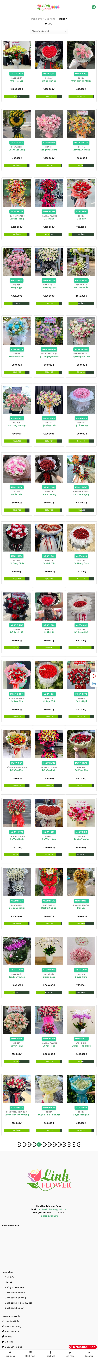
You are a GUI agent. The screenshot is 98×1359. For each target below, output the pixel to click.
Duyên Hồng (81, 977)
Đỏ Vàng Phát (49, 770)
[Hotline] (94, 676)
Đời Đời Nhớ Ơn (49, 908)
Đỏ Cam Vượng (81, 494)
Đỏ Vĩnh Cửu (81, 770)
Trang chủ (36, 18)
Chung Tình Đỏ (48, 81)
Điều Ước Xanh (16, 356)
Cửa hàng (50, 18)
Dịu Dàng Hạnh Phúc (49, 356)
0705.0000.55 (84, 1347)
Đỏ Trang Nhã (81, 632)
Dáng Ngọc (16, 287)
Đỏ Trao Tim (17, 701)
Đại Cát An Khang (81, 149)
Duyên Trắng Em (81, 1114)
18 (64, 1144)
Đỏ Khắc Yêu (49, 563)
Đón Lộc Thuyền (17, 977)
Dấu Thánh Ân (81, 287)
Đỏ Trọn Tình (49, 701)
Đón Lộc (81, 908)
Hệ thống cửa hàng (49, 1216)
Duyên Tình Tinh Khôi (49, 1114)
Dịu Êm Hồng (81, 425)
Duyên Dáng (49, 977)
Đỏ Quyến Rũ (16, 632)
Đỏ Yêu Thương (81, 839)
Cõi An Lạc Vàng (17, 149)
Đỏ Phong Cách (81, 563)
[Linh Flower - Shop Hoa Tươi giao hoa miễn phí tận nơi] (48, 7)
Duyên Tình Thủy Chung (17, 1114)
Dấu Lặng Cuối (49, 287)
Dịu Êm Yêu (16, 494)
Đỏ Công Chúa (17, 563)
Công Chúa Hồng (48, 149)
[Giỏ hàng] (94, 7)
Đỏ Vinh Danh (17, 839)
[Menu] (3, 7)
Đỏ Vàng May (16, 770)
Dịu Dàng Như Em (81, 356)
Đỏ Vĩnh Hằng (49, 839)
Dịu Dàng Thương (17, 425)
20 (74, 1144)
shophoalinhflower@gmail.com (52, 1209)
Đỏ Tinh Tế (49, 632)
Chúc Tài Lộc (16, 81)
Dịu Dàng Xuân (49, 425)
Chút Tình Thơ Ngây (81, 81)
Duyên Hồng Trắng (81, 1046)
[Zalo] (94, 683)
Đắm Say (81, 218)
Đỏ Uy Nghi (81, 701)
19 (69, 1144)
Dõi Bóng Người (16, 908)
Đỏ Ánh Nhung (49, 494)
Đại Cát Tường (17, 218)
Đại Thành (49, 218)
